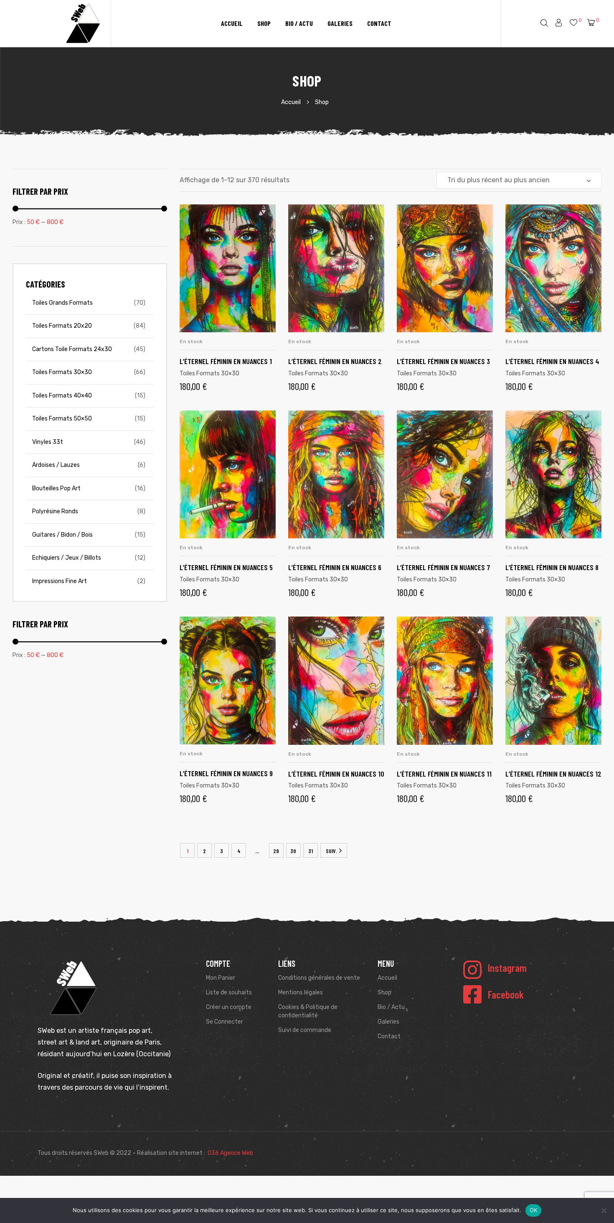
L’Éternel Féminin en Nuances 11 (444, 773)
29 (276, 850)
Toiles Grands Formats (62, 302)
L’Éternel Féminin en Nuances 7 (443, 567)
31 (310, 850)
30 (293, 850)
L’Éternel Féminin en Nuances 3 (443, 361)
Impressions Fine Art (59, 581)
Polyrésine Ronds (55, 511)
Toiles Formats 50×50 (62, 418)
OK (534, 1210)
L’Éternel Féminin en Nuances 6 (334, 567)
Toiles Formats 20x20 (62, 325)
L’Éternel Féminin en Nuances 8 (552, 567)
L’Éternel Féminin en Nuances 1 (226, 361)
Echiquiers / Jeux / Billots (66, 557)
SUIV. (331, 850)
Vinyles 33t (47, 442)
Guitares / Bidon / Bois (62, 534)
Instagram (507, 967)
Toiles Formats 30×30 (209, 373)
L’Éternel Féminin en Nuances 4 (552, 361)
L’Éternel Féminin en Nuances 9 (226, 773)
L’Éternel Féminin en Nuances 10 (336, 773)
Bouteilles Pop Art (56, 488)
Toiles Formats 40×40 (62, 395)
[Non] (603, 1210)
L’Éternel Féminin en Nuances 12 (553, 773)
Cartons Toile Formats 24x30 (72, 349)
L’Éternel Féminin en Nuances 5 (226, 567)
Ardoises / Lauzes (56, 465)
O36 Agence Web (230, 1153)
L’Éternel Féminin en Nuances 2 (335, 361)
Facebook (506, 994)
